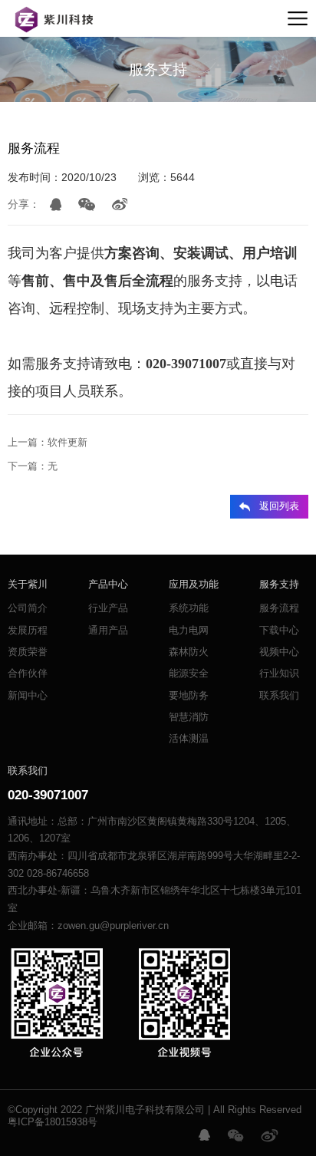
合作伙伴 (28, 673)
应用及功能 (194, 584)
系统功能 (189, 608)
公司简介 (28, 608)
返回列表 (279, 506)
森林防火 (189, 652)
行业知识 (279, 673)
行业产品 (108, 608)
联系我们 (279, 695)
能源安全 (189, 673)
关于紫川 (28, 584)
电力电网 (189, 630)
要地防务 (189, 695)
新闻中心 (28, 695)
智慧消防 (189, 717)
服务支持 (279, 584)
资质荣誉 (28, 652)
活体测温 (189, 738)
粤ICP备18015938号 (52, 1122)
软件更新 (67, 442)
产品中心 (108, 584)
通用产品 (108, 630)
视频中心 (279, 652)
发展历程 (28, 630)
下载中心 (279, 630)
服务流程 (279, 608)
